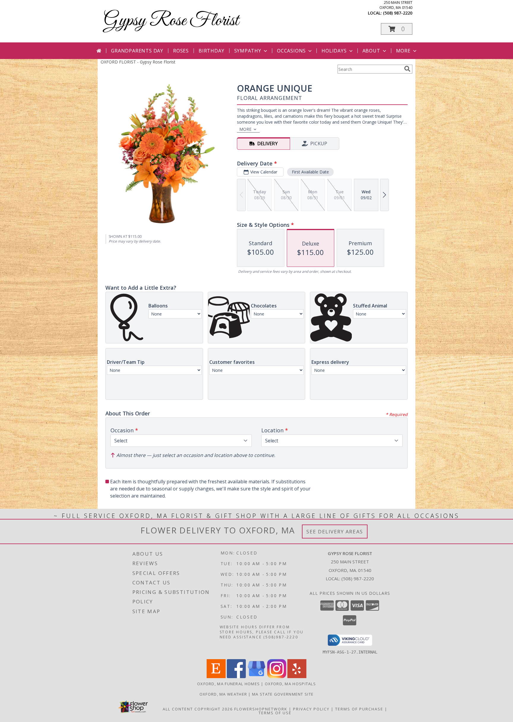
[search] (407, 69)
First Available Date (310, 172)
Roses (181, 50)
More (403, 50)
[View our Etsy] (216, 676)
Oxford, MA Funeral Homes (228, 683)
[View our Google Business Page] (256, 676)
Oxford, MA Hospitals (290, 683)
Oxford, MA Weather (223, 694)
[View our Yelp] (296, 676)
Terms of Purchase (359, 709)
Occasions (291, 50)
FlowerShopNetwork (260, 709)
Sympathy (247, 50)
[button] (396, 29)
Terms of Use (275, 712)
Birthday (211, 50)
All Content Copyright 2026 (198, 709)
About (371, 50)
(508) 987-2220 (397, 13)
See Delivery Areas (334, 531)
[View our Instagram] (276, 676)
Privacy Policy (311, 709)
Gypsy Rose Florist (171, 21)
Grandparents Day (137, 50)
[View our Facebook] (236, 676)
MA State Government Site (283, 694)
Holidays (334, 50)
